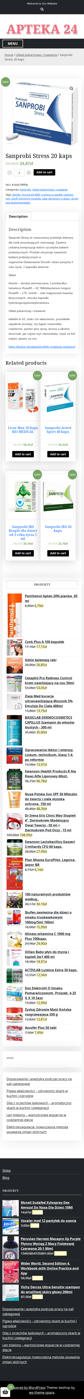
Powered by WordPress (27, 1387)
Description (18, 216)
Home (8, 55)
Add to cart (44, 172)
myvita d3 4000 (31, 194)
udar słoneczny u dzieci (56, 198)
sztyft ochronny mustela (26, 198)
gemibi (16, 194)
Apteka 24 (42, 28)
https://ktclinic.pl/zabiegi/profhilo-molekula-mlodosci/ (42, 346)
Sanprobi (25, 189)
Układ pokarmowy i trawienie (36, 55)
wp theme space (41, 1392)
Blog (5, 1177)
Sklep (6, 1170)
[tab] (18, 216)
